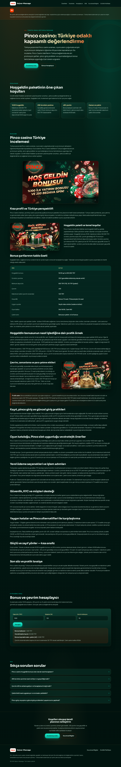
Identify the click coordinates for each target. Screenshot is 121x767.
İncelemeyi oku (31, 66)
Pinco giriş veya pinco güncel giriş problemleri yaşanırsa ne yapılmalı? (36, 700)
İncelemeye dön (52, 736)
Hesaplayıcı (79, 3)
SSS (86, 3)
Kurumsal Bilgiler (93, 3)
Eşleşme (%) (49, 614)
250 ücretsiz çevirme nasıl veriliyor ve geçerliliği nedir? (31, 679)
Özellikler (64, 3)
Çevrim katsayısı (82, 614)
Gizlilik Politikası (105, 3)
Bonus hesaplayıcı (48, 66)
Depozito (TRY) (17, 614)
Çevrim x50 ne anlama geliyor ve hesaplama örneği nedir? (31, 686)
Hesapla (17, 624)
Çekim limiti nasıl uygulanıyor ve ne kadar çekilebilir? (30, 693)
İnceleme (71, 3)
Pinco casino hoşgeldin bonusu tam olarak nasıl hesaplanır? (32, 672)
